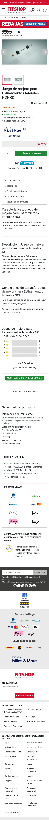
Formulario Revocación (13, 726)
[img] (24, 129)
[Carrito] (45, 10)
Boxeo (7, 769)
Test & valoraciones (16, 196)
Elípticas (8, 742)
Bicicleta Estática (11, 776)
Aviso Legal (30, 717)
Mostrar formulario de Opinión (24, 378)
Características (13, 180)
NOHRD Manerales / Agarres (15, 17)
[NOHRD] (12, 33)
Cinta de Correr (11, 747)
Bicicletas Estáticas (35, 742)
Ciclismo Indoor (11, 764)
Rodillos (30, 776)
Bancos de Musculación (32, 757)
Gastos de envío (10, 721)
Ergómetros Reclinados (31, 770)
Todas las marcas (12, 812)
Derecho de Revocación (35, 721)
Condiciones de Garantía (18, 191)
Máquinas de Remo (34, 747)
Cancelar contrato (24, 695)
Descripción (12, 186)
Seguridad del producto (17, 202)
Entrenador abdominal (31, 789)
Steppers (8, 781)
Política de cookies (33, 709)
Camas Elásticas (33, 752)
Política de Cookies (11, 717)
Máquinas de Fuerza (13, 752)
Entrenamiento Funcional (11, 789)
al (12, 687)
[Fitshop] (16, 10)
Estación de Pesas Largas (34, 782)
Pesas (29, 764)
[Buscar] (38, 10)
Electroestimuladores (13, 803)
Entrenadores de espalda (11, 796)
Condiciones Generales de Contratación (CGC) (13, 710)
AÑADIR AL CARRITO (31, 153)
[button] (7, 80)
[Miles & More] (25, 659)
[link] (13, 496)
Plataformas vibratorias (32, 804)
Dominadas (31, 795)
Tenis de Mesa (10, 756)
